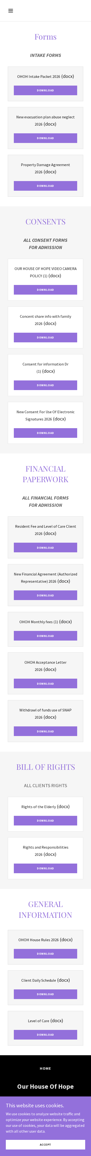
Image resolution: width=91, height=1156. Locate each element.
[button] (15, 10)
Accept (45, 1144)
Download (45, 90)
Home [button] (45, 1068)
